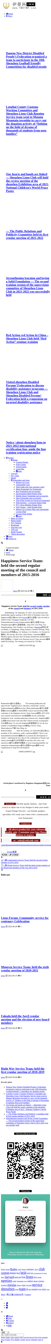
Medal (13, 478)
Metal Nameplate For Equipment (28, 489)
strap (16, 1289)
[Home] (7, 1303)
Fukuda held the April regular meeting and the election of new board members (25, 1019)
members (27, 608)
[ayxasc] (7, 591)
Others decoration (18, 534)
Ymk (10, 1318)
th (27, 1289)
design (13, 1273)
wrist (47, 1289)
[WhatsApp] (7, 1308)
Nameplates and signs (21, 480)
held (25, 606)
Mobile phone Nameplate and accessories (32, 496)
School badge (21, 467)
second (33, 606)
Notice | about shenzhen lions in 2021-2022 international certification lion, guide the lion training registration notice (26, 447)
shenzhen (8, 1289)
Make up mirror (17, 518)
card (19, 1269)
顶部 (10, 1326)
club (42, 1269)
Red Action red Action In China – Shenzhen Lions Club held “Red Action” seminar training (27, 338)
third (30, 1289)
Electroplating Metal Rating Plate (29, 494)
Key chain (15, 476)
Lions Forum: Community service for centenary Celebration (25, 919)
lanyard (9, 1276)
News (10, 16)
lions (29, 1277)
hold (28, 1273)
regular (39, 606)
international (37, 1273)
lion (24, 1277)
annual (8, 1269)
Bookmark (15, 525)
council (17, 608)
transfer (35, 1289)
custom (5, 1272)
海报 (5, 855)
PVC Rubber (16, 523)
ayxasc (11, 852)
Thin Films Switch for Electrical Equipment (33, 500)
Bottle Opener (16, 532)
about (3, 1269)
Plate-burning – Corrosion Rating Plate (31, 503)
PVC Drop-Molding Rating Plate (29, 505)
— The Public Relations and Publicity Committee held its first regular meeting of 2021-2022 (27, 234)
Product (11, 458)
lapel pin (17, 1277)
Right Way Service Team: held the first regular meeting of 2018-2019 (22, 1070)
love (35, 1277)
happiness (38, 627)
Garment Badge (22, 462)
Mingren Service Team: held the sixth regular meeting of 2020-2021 (25, 968)
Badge (15, 460)
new (25, 1281)
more (20, 471)
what (44, 1289)
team (16, 620)
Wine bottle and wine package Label (30, 487)
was (39, 1289)
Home (10, 14)
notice (30, 1281)
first (18, 1273)
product (4, 1285)
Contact (28, 1294)
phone (35, 1281)
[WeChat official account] (7, 1305)
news (8, 552)
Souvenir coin (16, 527)
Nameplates (20, 1281)
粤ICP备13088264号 (14, 1294)
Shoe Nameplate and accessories (28, 498)
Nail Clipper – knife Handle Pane (29, 507)
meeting (46, 606)
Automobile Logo (23, 485)
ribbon (19, 1285)
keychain (44, 1273)
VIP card (14, 530)
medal (39, 1277)
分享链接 (14, 855)
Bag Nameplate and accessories (28, 491)
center (24, 1269)
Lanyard (14, 473)
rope (24, 1285)
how (32, 1273)
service (25, 617)
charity (36, 1269)
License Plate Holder (24, 514)
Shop (10, 536)
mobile (14, 1281)
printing (41, 1281)
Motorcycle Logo (22, 482)
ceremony (30, 1269)
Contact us (12, 539)
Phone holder (16, 521)
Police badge (21, 464)
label (2, 1277)
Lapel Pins (20, 469)
